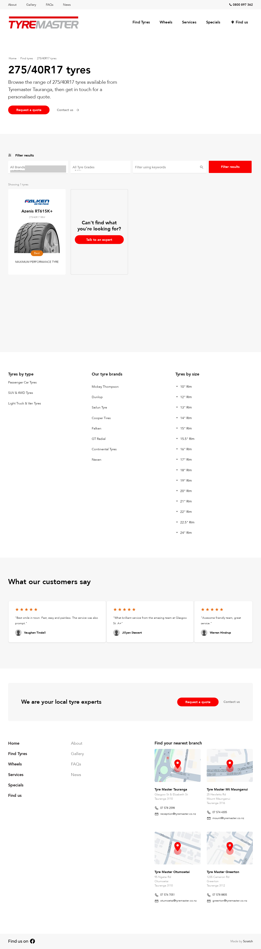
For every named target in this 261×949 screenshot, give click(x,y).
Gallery (31, 5)
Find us (242, 22)
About (12, 5)
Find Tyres (141, 22)
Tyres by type (20, 374)
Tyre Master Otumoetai (172, 872)
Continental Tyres (104, 449)
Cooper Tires (101, 418)
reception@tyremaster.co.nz (178, 814)
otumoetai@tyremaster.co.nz (178, 901)
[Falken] (38, 169)
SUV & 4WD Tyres (20, 393)
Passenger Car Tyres (22, 382)
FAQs (49, 5)
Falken (96, 428)
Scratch (248, 941)
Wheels (166, 22)
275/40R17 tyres (46, 58)
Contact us (231, 702)
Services (189, 22)
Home (13, 58)
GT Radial (99, 439)
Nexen (96, 460)
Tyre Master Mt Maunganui (227, 789)
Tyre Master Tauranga (171, 789)
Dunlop (97, 397)
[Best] (100, 169)
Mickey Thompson (105, 386)
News (67, 5)
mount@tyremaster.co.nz (228, 818)
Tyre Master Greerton (223, 872)
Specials (213, 22)
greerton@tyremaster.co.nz (229, 901)
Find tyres (26, 58)
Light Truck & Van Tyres (24, 403)
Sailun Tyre (99, 407)
